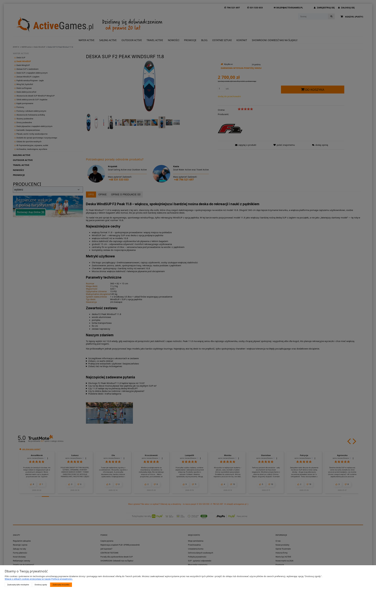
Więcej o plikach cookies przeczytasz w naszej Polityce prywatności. (39, 578)
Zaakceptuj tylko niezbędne (18, 585)
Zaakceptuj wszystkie (61, 585)
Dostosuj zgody (41, 585)
